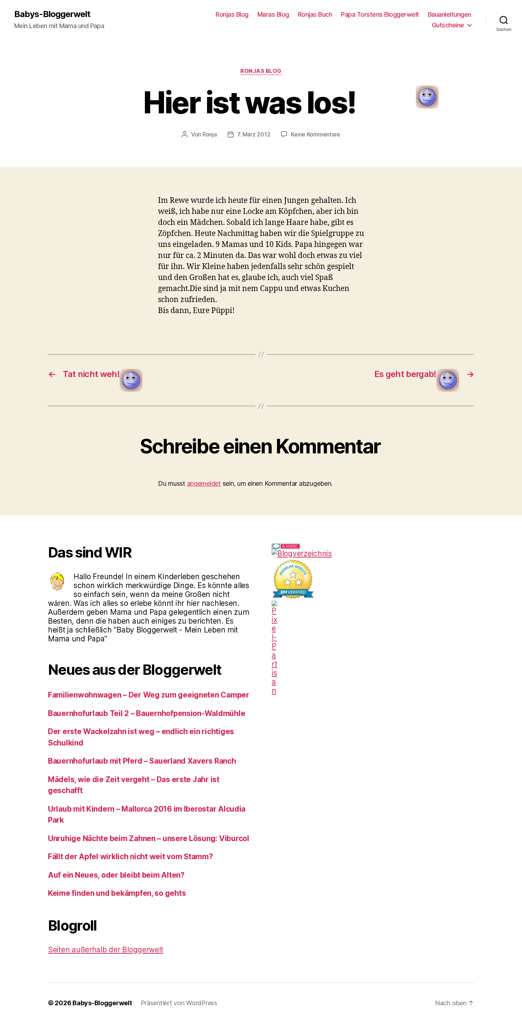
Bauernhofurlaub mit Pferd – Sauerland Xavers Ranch (142, 761)
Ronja (209, 134)
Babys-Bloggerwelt (52, 14)
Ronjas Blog (232, 14)
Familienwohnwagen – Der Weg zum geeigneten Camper (148, 694)
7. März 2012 (254, 134)
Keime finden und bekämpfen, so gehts (117, 893)
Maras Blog (273, 14)
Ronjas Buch (315, 14)
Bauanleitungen (449, 14)
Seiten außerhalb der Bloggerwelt (105, 949)
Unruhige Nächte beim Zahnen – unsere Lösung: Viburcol (148, 838)
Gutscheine (448, 25)
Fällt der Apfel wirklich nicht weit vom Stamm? (130, 856)
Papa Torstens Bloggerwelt (380, 14)
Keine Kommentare (315, 134)
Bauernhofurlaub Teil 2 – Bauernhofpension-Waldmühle (146, 713)
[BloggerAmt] (373, 553)
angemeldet (204, 483)
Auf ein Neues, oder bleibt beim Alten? (116, 875)
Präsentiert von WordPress (179, 1003)
